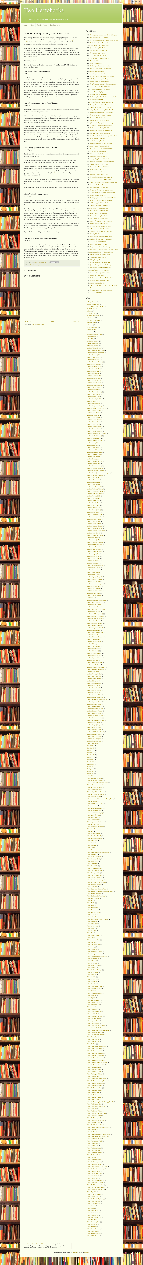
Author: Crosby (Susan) (93, 443)
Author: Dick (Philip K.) (94, 457)
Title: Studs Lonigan (93, 1023)
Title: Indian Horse (92, 924)
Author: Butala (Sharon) (94, 410)
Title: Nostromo (91, 967)
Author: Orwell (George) (94, 642)
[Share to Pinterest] (58, 262)
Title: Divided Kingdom (94, 857)
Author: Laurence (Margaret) (95, 584)
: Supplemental (91, 336)
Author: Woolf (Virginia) (94, 739)
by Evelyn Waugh (100, 87)
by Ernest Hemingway (101, 102)
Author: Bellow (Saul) (93, 378)
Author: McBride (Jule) (93, 611)
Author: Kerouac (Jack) (93, 570)
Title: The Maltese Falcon (94, 1111)
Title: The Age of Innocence (95, 1032)
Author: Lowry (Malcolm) (94, 595)
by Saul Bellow (102, 84)
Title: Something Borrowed (95, 1016)
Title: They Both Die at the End (96, 1189)
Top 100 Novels (42, 25)
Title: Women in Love (93, 1229)
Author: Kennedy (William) (95, 565)
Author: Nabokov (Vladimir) (95, 632)
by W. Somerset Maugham (102, 123)
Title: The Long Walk (93, 1099)
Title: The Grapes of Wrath (94, 1074)
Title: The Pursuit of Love (94, 1139)
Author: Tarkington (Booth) (95, 709)
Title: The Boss (91, 1044)
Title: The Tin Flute (92, 1178)
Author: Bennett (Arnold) (94, 380)
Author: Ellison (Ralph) (93, 482)
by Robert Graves (97, 257)
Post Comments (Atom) (38, 324)
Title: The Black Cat (93, 1042)
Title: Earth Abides (92, 864)
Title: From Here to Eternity (95, 880)
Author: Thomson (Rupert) (94, 711)
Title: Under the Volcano (94, 1213)
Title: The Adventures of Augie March (98, 1030)
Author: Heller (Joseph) (93, 533)
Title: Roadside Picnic (93, 1002)
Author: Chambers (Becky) (94, 426)
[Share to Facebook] (56, 262)
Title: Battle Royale (92, 829)
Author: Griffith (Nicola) (94, 519)
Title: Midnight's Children (94, 951)
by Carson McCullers (103, 249)
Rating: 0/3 (90, 766)
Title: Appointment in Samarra (95, 822)
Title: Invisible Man (92, 926)
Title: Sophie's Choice (93, 1021)
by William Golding (99, 187)
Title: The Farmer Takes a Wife (96, 1065)
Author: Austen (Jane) (93, 359)
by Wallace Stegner (99, 81)
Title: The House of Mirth (94, 1088)
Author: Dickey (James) (93, 459)
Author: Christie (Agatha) (94, 431)
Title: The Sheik (91, 1157)
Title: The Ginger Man (93, 1067)
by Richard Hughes (101, 110)
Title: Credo (90, 847)
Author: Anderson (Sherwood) (95, 352)
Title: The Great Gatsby (93, 1076)
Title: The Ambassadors (93, 1037)
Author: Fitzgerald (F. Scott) (95, 491)
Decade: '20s (90, 750)
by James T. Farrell (98, 218)
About (32, 25)
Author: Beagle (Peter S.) (94, 371)
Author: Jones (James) (93, 561)
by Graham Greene (101, 190)
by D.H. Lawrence (99, 167)
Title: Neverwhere (92, 963)
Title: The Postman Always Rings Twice (98, 1134)
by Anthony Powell (103, 182)
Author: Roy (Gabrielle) (94, 676)
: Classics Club (91, 313)
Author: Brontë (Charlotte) (94, 399)
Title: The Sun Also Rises (94, 1173)
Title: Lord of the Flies (93, 944)
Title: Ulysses (91, 1208)
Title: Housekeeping (92, 907)
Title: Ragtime (91, 998)
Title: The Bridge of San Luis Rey (96, 1046)
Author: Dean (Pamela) (93, 450)
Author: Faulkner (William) (95, 489)
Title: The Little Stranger (94, 1097)
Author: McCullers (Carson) (95, 614)
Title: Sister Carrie (92, 1009)
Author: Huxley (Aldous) (94, 549)
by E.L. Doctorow (97, 71)
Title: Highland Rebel (93, 898)
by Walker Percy (98, 138)
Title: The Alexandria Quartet (95, 1035)
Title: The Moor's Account (94, 1115)
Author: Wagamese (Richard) (95, 716)
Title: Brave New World (94, 836)
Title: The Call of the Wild (94, 1051)
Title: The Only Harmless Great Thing (98, 1127)
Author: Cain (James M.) (94, 417)
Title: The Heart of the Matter (95, 1083)
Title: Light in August (93, 935)
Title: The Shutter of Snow (94, 1164)
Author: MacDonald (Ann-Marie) (96, 600)
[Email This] (50, 262)
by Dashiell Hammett (100, 149)
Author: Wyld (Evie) (93, 743)
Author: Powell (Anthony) (94, 653)
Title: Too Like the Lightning (95, 1199)
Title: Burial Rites (92, 840)
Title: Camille (91, 843)
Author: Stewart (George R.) (95, 697)
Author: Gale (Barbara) (93, 503)
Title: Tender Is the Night (94, 1028)
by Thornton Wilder (102, 198)
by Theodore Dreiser (98, 208)
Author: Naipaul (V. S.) (93, 635)
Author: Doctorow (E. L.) (94, 461)
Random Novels (55, 25)
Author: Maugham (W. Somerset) (96, 609)
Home (25, 25)
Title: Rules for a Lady (93, 1004)
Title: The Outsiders (92, 1129)
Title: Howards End (92, 910)
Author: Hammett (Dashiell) (95, 526)
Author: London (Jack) (93, 593)
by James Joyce (98, 94)
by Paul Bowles (99, 43)
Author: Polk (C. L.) (93, 651)
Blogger (86, 1252)
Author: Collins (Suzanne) (94, 436)
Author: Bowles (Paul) (93, 389)
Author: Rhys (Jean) (92, 660)
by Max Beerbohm (99, 141)
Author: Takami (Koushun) (94, 706)
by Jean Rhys (98, 50)
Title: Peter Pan (91, 984)
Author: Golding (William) (94, 507)
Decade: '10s (90, 748)
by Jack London (99, 66)
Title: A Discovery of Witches (95, 785)
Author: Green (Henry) (93, 512)
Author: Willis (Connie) (94, 736)
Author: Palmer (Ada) (93, 644)
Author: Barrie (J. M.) (93, 369)
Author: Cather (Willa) (93, 424)
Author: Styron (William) (94, 702)
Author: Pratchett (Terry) (94, 655)
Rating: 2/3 (90, 771)
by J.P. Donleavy (98, 37)
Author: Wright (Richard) (94, 741)
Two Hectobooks (44, 10)
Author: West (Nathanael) (94, 727)
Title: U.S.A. (91, 1206)
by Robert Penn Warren (101, 200)
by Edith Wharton (100, 115)
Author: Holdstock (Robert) (95, 542)
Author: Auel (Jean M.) (93, 357)
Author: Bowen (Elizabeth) (94, 387)
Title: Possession (92, 991)
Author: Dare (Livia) (93, 445)
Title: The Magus (92, 1109)
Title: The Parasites (92, 1132)
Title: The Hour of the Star (94, 1085)
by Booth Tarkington (103, 35)
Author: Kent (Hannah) (93, 568)
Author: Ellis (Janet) (93, 480)
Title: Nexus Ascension (93, 965)
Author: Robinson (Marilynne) (95, 669)
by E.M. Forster (99, 89)
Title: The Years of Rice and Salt (96, 1187)
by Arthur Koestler (99, 273)
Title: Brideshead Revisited (94, 838)
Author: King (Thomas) (93, 574)
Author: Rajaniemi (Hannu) (95, 658)
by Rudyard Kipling (96, 92)
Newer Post (28, 321)
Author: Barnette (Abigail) (94, 366)
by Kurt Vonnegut (100, 247)
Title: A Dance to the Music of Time (97, 783)
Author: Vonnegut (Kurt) (94, 713)
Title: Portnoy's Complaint (94, 988)
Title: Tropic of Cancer (93, 1201)
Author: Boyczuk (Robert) (94, 392)
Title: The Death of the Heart (95, 1060)
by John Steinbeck (100, 267)
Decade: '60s (90, 759)
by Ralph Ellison (98, 244)
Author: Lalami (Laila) (93, 581)
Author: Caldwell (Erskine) (94, 420)
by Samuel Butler (100, 262)
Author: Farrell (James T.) (94, 487)
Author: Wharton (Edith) (94, 729)
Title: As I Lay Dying (93, 824)
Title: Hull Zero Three (93, 912)
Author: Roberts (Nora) (93, 665)
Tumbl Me (35, 1244)
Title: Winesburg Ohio (93, 1222)
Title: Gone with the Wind (94, 884)
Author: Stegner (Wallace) (94, 692)
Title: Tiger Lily (92, 1192)
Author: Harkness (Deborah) (95, 528)
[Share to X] (54, 262)
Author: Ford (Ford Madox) (95, 494)
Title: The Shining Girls (94, 1162)
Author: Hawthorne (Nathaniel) (96, 531)
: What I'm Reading (34, 265)
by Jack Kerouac (97, 151)
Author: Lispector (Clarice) (94, 591)
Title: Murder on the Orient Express (97, 956)
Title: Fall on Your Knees (94, 868)
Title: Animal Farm (92, 817)
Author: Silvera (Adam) (94, 683)
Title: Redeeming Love (93, 1000)
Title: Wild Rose (92, 1220)
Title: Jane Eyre (91, 931)
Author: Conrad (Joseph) (94, 438)
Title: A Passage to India (94, 796)
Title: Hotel (90, 905)
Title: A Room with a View (95, 803)
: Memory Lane (91, 322)
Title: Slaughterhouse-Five (94, 1011)
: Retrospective (91, 329)
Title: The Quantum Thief (94, 1141)
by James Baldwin (102, 192)
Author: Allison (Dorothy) (94, 348)
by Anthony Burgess (100, 125)
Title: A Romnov (92, 801)
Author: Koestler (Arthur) (94, 579)
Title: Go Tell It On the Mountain (96, 882)
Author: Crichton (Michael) (95, 440)
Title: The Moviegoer (93, 1118)
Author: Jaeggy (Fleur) (93, 554)
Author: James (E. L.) (93, 556)
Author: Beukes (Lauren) (94, 383)
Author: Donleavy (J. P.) (94, 464)
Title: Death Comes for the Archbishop (98, 852)
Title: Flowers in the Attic (94, 875)
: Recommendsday (92, 327)
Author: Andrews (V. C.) (94, 355)
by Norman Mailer (101, 161)
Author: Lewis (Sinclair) (94, 588)
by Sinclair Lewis (97, 118)
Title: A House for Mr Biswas (95, 794)
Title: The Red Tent (92, 1146)
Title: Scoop (90, 1007)
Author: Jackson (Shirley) (94, 551)
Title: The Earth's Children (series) (97, 1062)
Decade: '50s (90, 757)
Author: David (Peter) (93, 447)
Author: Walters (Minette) (94, 718)
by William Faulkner (99, 154)
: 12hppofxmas (91, 302)
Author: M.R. (91, 598)
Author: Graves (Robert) (94, 510)
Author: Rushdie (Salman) (94, 679)
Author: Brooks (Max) (93, 403)
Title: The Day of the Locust (95, 1058)
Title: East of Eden (92, 866)
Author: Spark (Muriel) (93, 688)
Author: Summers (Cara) (94, 704)
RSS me (43, 1244)
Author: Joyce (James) (93, 563)
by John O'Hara (100, 236)
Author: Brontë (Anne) (93, 396)
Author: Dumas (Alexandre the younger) (98, 473)
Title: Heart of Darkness (94, 894)
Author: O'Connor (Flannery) (95, 637)
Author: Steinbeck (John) (94, 695)
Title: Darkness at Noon (93, 850)
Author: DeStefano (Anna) (94, 452)
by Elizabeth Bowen (101, 76)
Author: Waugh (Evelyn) (94, 725)
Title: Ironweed (91, 928)
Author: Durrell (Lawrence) (95, 475)
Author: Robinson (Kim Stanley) (96, 667)
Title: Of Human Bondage (94, 970)
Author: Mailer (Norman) (94, 604)
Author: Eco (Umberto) (93, 477)
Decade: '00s (90, 746)
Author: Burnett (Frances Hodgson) (97, 408)
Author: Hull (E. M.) (93, 547)
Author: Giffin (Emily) (93, 505)
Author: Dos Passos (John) (94, 466)
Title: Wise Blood (92, 1224)
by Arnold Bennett (100, 68)
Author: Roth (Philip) (93, 672)
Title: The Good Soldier (94, 1072)
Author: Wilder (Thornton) (94, 734)
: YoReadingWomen (92, 346)
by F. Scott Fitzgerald (100, 221)
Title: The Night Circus (93, 1122)
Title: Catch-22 (91, 845)
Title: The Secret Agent (93, 1150)
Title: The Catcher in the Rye (95, 1053)
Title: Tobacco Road (93, 1196)
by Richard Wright (97, 242)
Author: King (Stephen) (93, 572)
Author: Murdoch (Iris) (93, 630)
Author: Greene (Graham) (94, 514)
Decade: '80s (90, 764)
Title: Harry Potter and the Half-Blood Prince (100, 891)
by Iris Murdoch (98, 48)
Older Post (76, 321)
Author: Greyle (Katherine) (94, 517)
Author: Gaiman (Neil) (93, 500)
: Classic (89, 311)
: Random (90, 325)
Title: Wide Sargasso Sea (94, 1217)
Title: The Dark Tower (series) (95, 1055)
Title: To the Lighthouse (94, 1194)
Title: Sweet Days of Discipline (96, 1025)
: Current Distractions (93, 316)
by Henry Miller (98, 164)
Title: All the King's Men (94, 810)
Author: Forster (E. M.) (93, 496)
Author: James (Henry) (93, 558)
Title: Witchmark (92, 1226)
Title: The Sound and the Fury (95, 1169)
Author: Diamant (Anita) (94, 454)
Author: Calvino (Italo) (93, 422)
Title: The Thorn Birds (93, 1176)
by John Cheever (100, 130)
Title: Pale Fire (91, 977)
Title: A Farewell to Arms (94, 787)
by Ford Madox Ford (99, 146)
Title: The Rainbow (92, 1143)
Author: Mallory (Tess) (93, 607)
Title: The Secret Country (94, 1152)
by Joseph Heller (96, 275)
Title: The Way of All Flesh (95, 1182)
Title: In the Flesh (92, 921)
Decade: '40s (90, 755)
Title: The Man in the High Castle (96, 1113)
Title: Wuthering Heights (94, 1233)
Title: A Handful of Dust (94, 789)
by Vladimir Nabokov (98, 156)
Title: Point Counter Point (94, 986)
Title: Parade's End (92, 979)
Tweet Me (27, 1244)
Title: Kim (90, 933)
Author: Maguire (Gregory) (95, 602)
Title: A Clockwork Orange (95, 780)
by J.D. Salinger (100, 128)
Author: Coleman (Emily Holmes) (96, 433)
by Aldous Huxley (100, 180)
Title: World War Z (92, 1231)
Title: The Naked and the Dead (95, 1120)
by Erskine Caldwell (99, 58)
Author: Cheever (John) (93, 429)
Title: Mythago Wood (93, 958)
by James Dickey (97, 185)
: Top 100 (90, 339)
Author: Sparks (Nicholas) (94, 690)
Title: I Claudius (91, 914)
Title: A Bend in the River (94, 778)
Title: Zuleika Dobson (93, 1236)
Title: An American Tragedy (95, 813)
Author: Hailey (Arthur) (94, 524)
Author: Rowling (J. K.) (94, 674)
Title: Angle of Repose (93, 815)
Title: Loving (91, 947)
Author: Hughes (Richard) (94, 544)
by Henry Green (96, 63)
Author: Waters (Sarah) (93, 722)
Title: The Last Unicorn (93, 1095)
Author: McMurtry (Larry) (94, 618)
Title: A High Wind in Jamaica (95, 792)
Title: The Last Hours (93, 1092)
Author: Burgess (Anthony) (94, 406)
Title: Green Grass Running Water (96, 889)
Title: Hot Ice (91, 903)
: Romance (90, 332)
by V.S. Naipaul (99, 79)
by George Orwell (98, 213)
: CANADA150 (91, 309)
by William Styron (99, 45)
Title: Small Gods (92, 1014)
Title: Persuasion (92, 981)
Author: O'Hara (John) (93, 639)
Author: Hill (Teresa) (93, 537)
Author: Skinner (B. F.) (93, 685)
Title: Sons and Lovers (93, 1018)
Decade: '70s (90, 762)
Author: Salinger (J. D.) (94, 681)
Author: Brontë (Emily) (93, 401)
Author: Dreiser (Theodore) (95, 468)
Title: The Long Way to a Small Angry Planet (100, 1102)
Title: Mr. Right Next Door (94, 954)
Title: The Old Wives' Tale (94, 1125)
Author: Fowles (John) (93, 498)
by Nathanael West (100, 105)
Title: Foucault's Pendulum (94, 877)
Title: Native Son (92, 961)
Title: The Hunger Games (94, 1090)
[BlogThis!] (52, 262)
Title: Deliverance (92, 854)
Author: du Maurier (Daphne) (95, 470)
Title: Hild (90, 900)
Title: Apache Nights (93, 820)
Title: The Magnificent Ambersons (96, 1106)
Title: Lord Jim (91, 942)
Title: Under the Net (93, 1210)
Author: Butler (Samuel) (94, 413)
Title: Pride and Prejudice (94, 993)
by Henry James (98, 211)
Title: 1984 (90, 776)
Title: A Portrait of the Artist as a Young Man (100, 799)
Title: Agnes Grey (92, 806)
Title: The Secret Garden (94, 1155)
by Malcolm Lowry (100, 265)
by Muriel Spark (102, 97)
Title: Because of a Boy (93, 833)
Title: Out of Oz (91, 974)
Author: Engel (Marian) (93, 484)
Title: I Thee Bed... (92, 917)
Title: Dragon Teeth (92, 861)
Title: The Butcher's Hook (94, 1048)
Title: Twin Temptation (93, 1203)
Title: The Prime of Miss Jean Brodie (97, 1136)
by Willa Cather (103, 136)
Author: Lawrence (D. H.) (94, 586)
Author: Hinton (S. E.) (93, 540)
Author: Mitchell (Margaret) (95, 623)
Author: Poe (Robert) (93, 648)
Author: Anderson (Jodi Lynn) (95, 350)
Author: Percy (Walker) (93, 646)
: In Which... (90, 318)
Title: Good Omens (92, 887)
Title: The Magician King (94, 1104)
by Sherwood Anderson (100, 231)
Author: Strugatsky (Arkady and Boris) (98, 699)
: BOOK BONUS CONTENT (95, 306)
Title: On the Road (92, 972)
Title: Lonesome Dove (93, 940)
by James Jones (99, 133)
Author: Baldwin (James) (94, 364)
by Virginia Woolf (99, 254)
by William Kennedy (97, 56)
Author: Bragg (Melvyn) (94, 394)
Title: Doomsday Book (93, 859)
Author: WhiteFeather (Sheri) (95, 732)
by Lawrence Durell (101, 112)
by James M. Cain (103, 40)
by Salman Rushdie (100, 61)
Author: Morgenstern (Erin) (95, 628)
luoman (75, 1252)
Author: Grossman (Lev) (94, 521)
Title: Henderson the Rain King (96, 896)
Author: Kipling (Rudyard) (94, 577)
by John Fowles (97, 53)
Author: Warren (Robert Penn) (95, 720)
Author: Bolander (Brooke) (94, 385)
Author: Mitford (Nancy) (94, 625)
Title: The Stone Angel (93, 1171)
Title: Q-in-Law (91, 995)
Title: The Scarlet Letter (94, 1148)
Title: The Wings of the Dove (95, 1185)
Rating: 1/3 (90, 769)
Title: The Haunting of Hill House (96, 1079)
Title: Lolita (90, 937)
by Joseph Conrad (97, 74)
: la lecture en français (93, 320)
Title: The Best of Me (93, 1039)
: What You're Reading (93, 343)
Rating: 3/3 (90, 773)
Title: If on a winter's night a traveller (97, 919)
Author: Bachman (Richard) (95, 362)
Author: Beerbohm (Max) (94, 376)
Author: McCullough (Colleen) (95, 616)
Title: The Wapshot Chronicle (95, 1180)
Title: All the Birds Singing (95, 808)
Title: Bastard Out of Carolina (95, 826)
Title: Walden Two (92, 1215)
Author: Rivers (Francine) (94, 662)
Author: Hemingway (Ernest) (95, 535)
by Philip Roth (99, 159)
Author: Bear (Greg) (93, 373)
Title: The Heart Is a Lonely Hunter (97, 1081)
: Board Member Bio (93, 304)
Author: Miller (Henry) (93, 621)
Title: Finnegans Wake (93, 873)
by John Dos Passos (96, 234)
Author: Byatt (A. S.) (93, 415)
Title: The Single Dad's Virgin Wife (97, 1166)
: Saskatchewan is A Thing (94, 334)
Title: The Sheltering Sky (94, 1159)
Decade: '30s (90, 752)
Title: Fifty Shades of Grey (94, 870)
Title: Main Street (92, 949)
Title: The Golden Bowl (94, 1069)
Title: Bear (90, 831)
